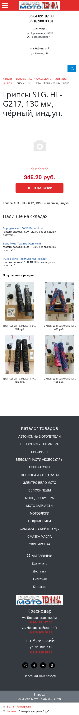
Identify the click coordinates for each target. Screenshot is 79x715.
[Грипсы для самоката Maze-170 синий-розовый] (59, 354)
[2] (36, 168)
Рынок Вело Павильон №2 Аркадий (25, 258)
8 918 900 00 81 (41, 21)
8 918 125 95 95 (41, 652)
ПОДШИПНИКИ (39, 521)
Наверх (39, 694)
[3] (39, 168)
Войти (10, 706)
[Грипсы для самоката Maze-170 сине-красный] (59, 301)
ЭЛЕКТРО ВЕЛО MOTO (39, 482)
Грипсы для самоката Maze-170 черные (29, 378)
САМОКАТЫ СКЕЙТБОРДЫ (39, 528)
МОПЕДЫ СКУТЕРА (39, 498)
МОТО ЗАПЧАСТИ (39, 505)
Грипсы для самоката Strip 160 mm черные (31, 325)
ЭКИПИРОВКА (39, 544)
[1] (32, 168)
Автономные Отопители (39, 436)
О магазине (39, 579)
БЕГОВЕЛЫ (39, 452)
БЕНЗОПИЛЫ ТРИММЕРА (39, 444)
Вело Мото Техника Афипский (22, 243)
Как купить (39, 563)
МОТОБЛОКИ (39, 513)
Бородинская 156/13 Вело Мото (23, 228)
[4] (43, 168)
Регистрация (23, 706)
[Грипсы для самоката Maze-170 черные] (19, 354)
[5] (46, 168)
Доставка (39, 571)
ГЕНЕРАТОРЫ (39, 467)
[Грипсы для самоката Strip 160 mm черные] (19, 301)
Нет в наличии (40, 188)
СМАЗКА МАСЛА (39, 536)
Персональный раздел (40, 676)
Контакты (39, 586)
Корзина (11, 711)
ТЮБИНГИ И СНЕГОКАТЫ (39, 475)
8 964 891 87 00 (41, 16)
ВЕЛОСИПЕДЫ (39, 490)
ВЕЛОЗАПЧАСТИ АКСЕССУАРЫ (39, 459)
